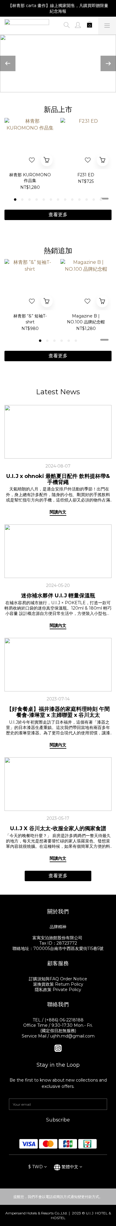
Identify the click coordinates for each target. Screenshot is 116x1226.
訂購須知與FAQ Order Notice (58, 979)
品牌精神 (58, 926)
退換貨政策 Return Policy (58, 984)
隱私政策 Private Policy (58, 989)
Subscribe (58, 1120)
